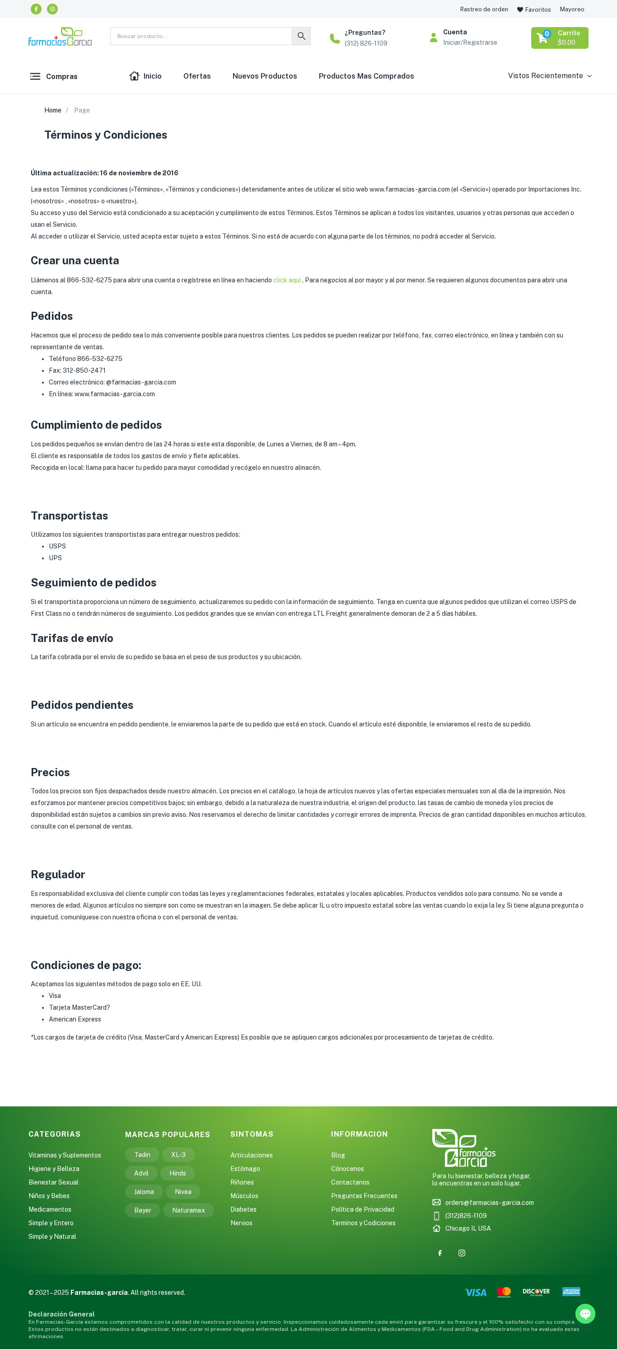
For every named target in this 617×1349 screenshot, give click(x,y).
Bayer (142, 1210)
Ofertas (197, 76)
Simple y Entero (51, 1223)
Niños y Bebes (49, 1195)
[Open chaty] (585, 1314)
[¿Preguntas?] (335, 38)
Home (52, 110)
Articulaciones (251, 1155)
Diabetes (243, 1209)
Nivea (183, 1191)
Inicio (153, 76)
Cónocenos (347, 1168)
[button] (560, 37)
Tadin (142, 1154)
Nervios (241, 1223)
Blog (338, 1155)
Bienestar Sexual (53, 1182)
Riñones (242, 1182)
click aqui (287, 280)
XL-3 (178, 1154)
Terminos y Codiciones (363, 1223)
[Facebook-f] (36, 9)
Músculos (244, 1195)
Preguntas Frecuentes (364, 1195)
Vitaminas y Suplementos (64, 1155)
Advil (141, 1173)
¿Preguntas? (365, 32)
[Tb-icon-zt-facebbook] (440, 1253)
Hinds (177, 1173)
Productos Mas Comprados (366, 76)
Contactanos (350, 1182)
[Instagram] (52, 9)
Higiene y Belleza (53, 1168)
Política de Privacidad (362, 1209)
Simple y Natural (52, 1236)
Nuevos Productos (265, 76)
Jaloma (144, 1191)
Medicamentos (49, 1209)
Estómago (245, 1168)
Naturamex (188, 1210)
